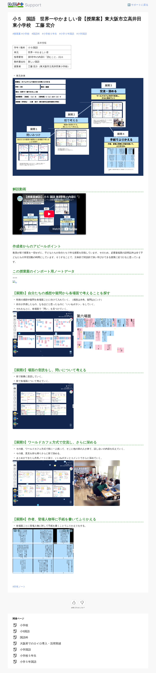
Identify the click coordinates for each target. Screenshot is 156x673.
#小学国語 (81, 33)
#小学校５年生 (49, 33)
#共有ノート (19, 586)
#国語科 (36, 33)
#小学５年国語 (66, 33)
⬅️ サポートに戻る (138, 4)
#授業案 (17, 33)
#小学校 (25, 33)
